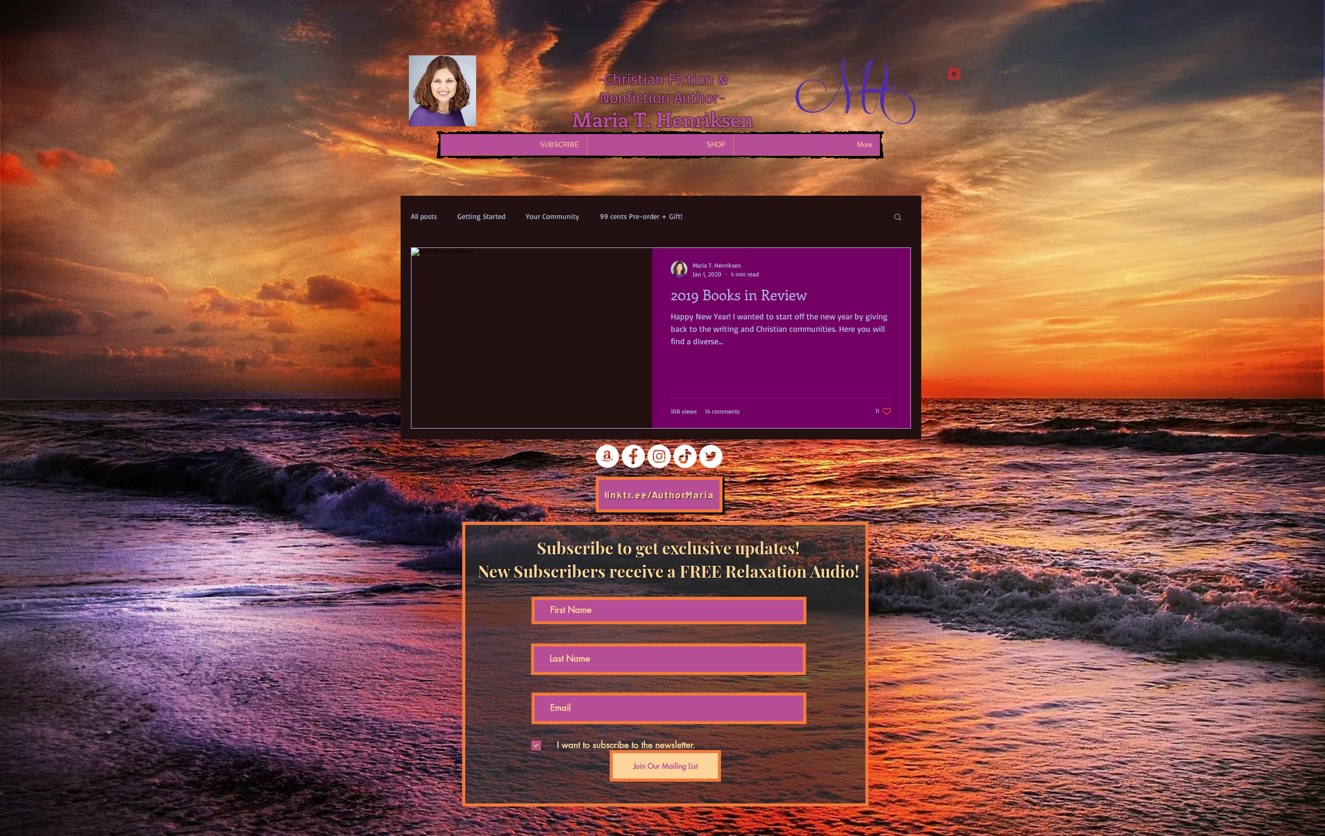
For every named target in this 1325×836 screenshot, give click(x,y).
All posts (424, 216)
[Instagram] (659, 456)
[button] (954, 70)
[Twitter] (711, 456)
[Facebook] (633, 456)
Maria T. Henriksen (662, 119)
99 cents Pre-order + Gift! (641, 216)
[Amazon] (607, 456)
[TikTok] (685, 456)
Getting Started (481, 216)
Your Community (552, 216)
